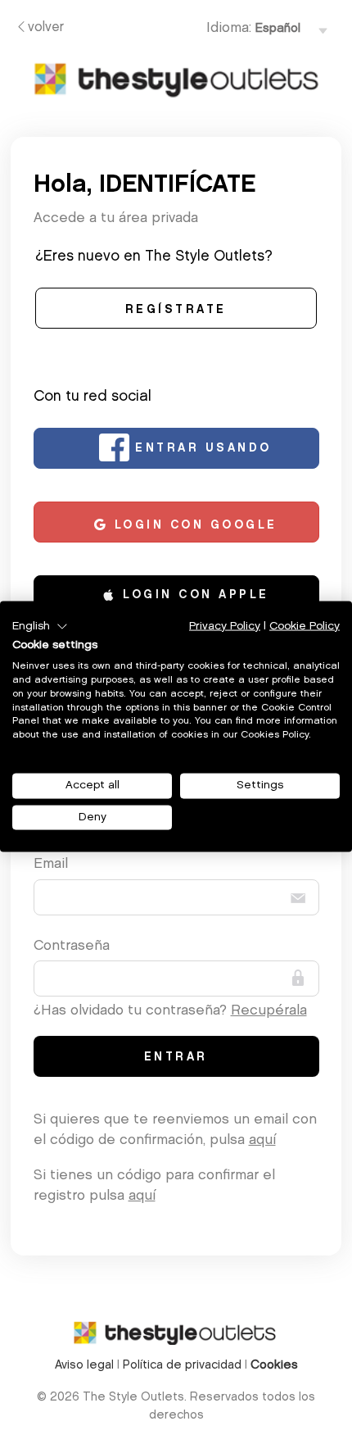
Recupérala (269, 1011)
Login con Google (193, 526)
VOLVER (46, 27)
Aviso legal (84, 1366)
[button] (40, 626)
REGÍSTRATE (176, 310)
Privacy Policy (224, 625)
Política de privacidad (182, 1366)
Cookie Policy (304, 625)
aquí (262, 1140)
